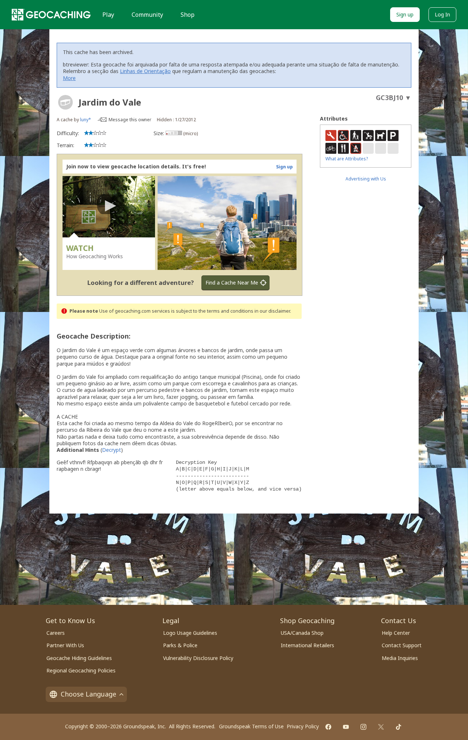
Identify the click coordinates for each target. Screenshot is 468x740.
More (69, 78)
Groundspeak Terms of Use (251, 726)
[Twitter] (381, 727)
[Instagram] (363, 727)
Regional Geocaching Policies (81, 670)
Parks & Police (180, 645)
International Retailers (307, 645)
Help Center (396, 632)
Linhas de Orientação (145, 71)
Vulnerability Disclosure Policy (198, 658)
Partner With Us (65, 645)
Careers (55, 632)
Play (108, 15)
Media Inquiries (400, 658)
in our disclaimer (272, 311)
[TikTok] (398, 727)
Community (147, 15)
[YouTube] (345, 727)
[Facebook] (328, 727)
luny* (85, 120)
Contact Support (402, 645)
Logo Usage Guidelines (190, 632)
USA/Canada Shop (302, 632)
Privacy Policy (303, 726)
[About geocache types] (65, 102)
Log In (442, 14)
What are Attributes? (346, 159)
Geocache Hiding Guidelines (79, 658)
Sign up (405, 14)
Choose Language (88, 694)
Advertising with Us (366, 179)
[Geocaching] (51, 14)
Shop (188, 15)
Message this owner (130, 120)
